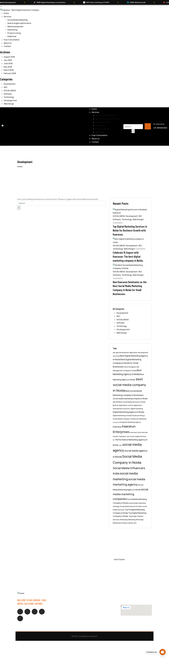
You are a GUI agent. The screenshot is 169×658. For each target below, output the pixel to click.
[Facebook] (20, 612)
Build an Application (120, 405)
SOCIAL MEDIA (10, 90)
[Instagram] (27, 612)
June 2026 (8, 63)
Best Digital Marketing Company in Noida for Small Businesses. (127, 363)
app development (122, 352)
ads (114, 352)
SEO (5, 87)
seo (120, 445)
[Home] (5, 126)
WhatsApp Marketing (127, 519)
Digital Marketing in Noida (122, 415)
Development (9, 84)
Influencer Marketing (138, 419)
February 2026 (10, 73)
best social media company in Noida (129, 385)
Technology (9, 97)
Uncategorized (10, 100)
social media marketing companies (130, 494)
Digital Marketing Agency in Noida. (129, 412)
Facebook (135, 415)
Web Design (9, 103)
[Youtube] (42, 612)
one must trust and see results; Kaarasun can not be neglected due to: (130, 436)
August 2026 (9, 57)
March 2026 (9, 70)
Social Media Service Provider (131, 506)
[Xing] (34, 612)
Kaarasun (117, 426)
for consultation (158, 124)
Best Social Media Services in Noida (132, 402)
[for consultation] (148, 126)
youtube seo (131, 523)
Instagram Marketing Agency (130, 422)
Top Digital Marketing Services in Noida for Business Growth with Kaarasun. (130, 230)
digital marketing (136, 408)
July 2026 (8, 60)
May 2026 (8, 67)
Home (19, 166)
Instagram (116, 422)
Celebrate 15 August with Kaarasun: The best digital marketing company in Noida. (128, 256)
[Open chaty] (162, 652)
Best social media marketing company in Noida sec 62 (130, 398)
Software (8, 94)
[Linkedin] (20, 618)
